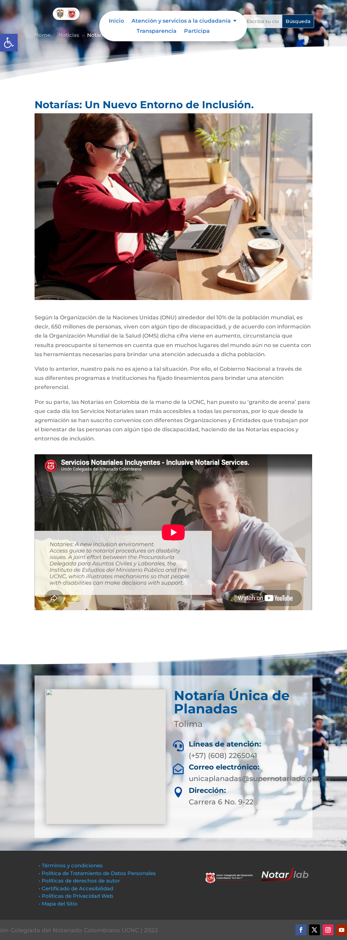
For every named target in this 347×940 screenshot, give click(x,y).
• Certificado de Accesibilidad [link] (76, 888)
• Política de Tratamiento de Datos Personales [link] (97, 873)
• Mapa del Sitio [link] (59, 903)
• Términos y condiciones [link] (71, 865)
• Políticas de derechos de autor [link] (79, 880)
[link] (9, 42)
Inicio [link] (116, 21)
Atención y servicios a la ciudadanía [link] (181, 21)
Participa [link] (197, 31)
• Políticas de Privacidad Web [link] (76, 896)
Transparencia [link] (157, 31)
